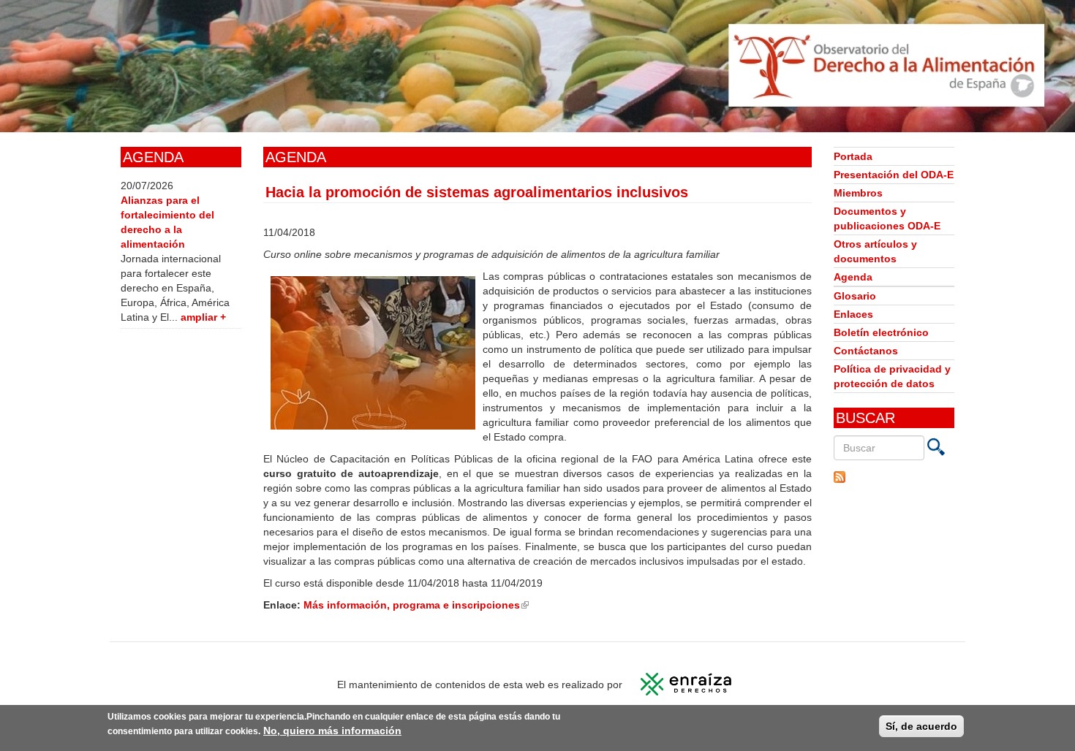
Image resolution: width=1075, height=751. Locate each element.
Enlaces (853, 314)
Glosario (855, 296)
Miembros (858, 193)
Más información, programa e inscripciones (416, 605)
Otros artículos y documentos (875, 251)
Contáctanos (866, 351)
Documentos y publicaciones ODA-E (887, 218)
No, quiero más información (332, 730)
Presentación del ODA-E (894, 174)
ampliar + (203, 317)
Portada (853, 156)
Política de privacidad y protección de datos (892, 376)
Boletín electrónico (881, 332)
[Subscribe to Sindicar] (894, 477)
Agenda (853, 277)
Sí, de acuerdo (921, 726)
